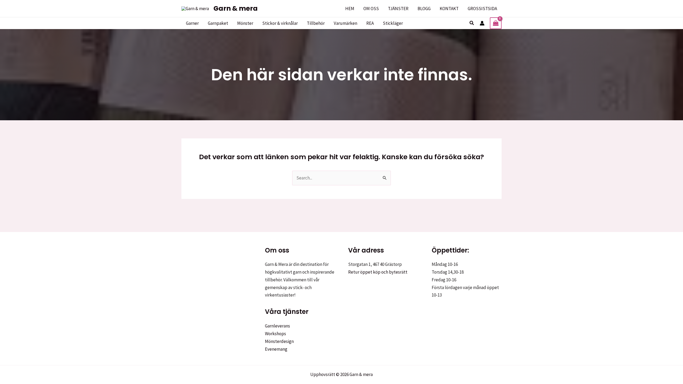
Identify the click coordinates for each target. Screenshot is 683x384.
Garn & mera (235, 8)
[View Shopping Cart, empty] (496, 23)
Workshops (275, 334)
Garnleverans (277, 326)
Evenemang (276, 349)
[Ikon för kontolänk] (482, 23)
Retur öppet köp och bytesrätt (377, 272)
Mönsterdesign (279, 341)
